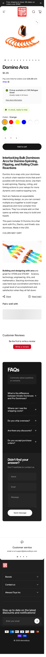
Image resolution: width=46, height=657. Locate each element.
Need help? (37, 296)
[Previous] (3, 3)
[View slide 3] (23, 556)
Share (8, 296)
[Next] (40, 3)
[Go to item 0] (5, 60)
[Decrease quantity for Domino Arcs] (5, 138)
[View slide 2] (20, 556)
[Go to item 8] (26, 60)
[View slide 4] (26, 556)
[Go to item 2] (11, 60)
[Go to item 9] (29, 60)
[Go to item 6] (20, 60)
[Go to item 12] (39, 60)
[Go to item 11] (35, 60)
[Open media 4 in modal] (36, 22)
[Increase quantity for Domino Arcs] (16, 138)
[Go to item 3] (14, 60)
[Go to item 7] (23, 60)
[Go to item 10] (32, 60)
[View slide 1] (17, 556)
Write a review (22, 346)
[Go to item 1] (8, 60)
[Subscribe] (36, 621)
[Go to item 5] (17, 60)
